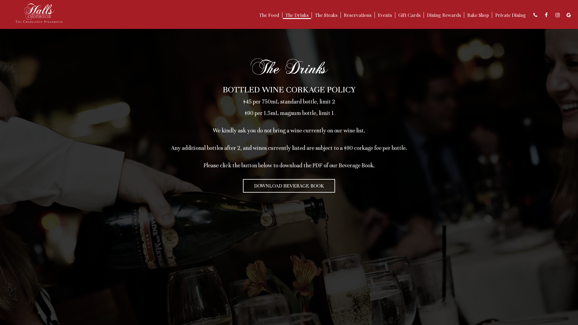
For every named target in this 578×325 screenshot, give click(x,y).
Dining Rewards (444, 15)
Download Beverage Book (289, 186)
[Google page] (568, 15)
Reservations (357, 15)
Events (385, 15)
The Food (269, 15)
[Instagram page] (557, 15)
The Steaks (326, 15)
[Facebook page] (546, 15)
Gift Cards (409, 15)
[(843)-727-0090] (535, 15)
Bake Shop (478, 15)
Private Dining (510, 15)
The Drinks (297, 15)
